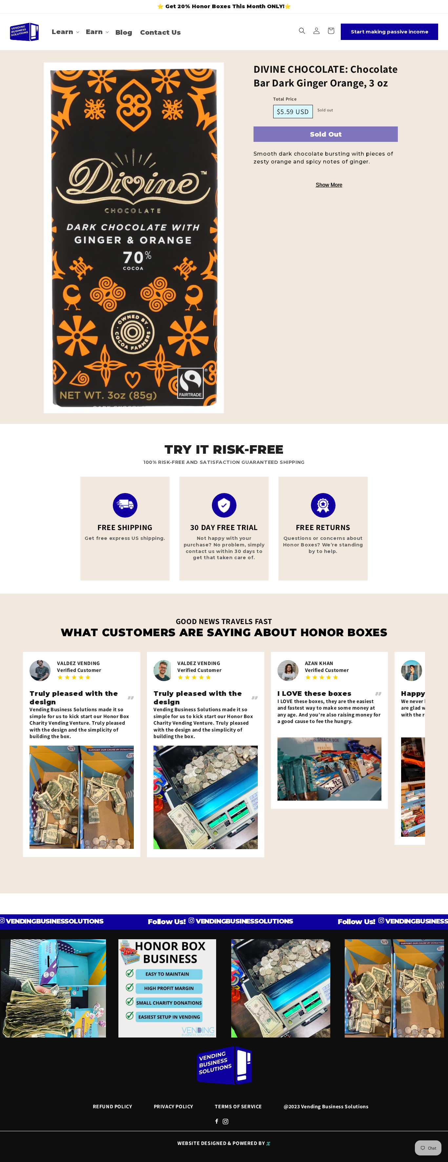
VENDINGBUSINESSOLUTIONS (211, 921)
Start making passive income (389, 32)
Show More (329, 185)
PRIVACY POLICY (173, 1106)
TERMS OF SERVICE (238, 1106)
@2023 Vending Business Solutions (326, 1106)
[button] (65, 32)
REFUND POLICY (112, 1106)
